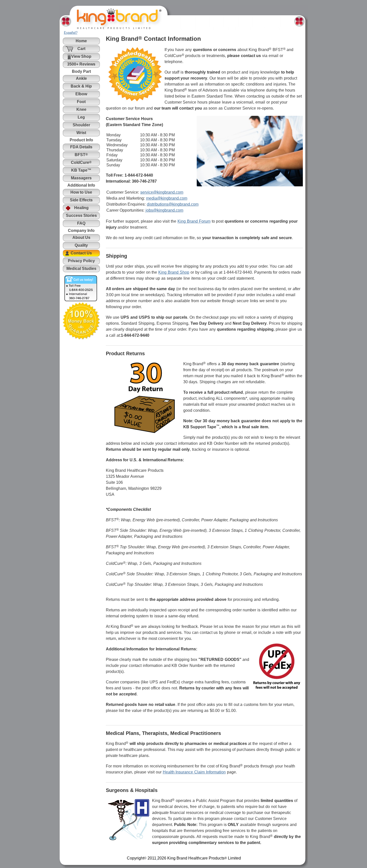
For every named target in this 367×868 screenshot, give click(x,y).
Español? (70, 33)
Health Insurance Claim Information (194, 772)
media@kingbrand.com (166, 198)
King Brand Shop (173, 272)
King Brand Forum (194, 221)
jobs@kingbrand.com (164, 210)
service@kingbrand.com (161, 192)
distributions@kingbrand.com (172, 204)
